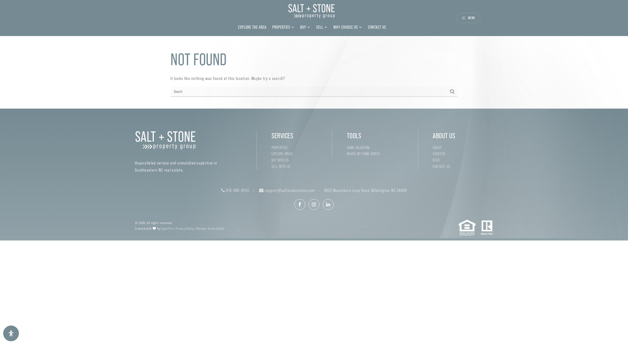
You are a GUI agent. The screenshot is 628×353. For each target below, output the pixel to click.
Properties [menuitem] (281, 27)
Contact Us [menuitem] (377, 27)
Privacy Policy (185, 228)
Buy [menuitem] (303, 27)
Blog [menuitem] (436, 160)
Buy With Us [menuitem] (280, 160)
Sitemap (201, 228)
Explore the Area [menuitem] (252, 27)
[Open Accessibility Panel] (11, 333)
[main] (314, 72)
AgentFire (167, 228)
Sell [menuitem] (320, 27)
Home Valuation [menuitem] (358, 148)
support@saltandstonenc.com (290, 190)
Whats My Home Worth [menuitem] (363, 154)
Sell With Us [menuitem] (281, 166)
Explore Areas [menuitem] (282, 154)
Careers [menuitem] (439, 154)
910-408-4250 (237, 190)
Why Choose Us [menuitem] (346, 27)
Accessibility (216, 228)
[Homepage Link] (311, 12)
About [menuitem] (437, 148)
